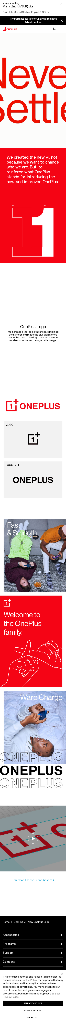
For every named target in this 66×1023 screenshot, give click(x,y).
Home (6, 922)
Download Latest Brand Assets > (33, 880)
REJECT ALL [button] (33, 1017)
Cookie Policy (29, 980)
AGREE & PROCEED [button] (33, 1010)
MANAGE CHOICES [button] (33, 1003)
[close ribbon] (62, 20)
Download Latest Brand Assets (32, 348)
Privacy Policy (10, 997)
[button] (62, 974)
